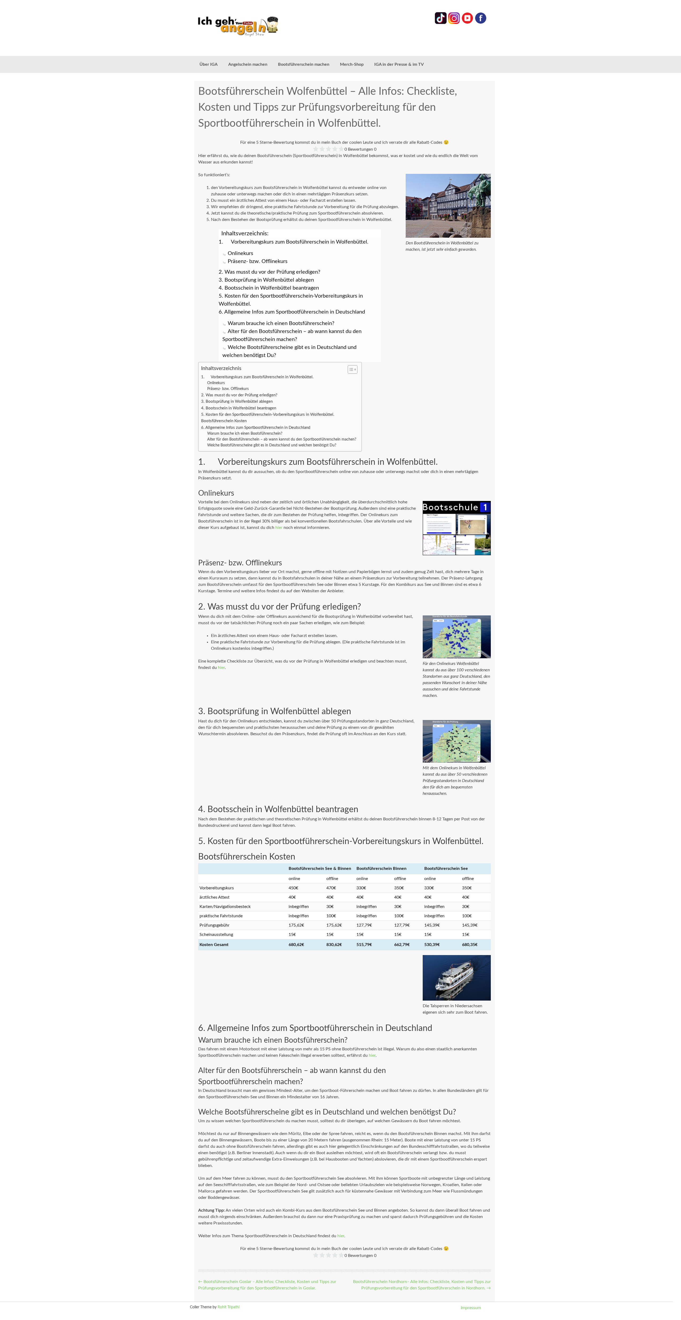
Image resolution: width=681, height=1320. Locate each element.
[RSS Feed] (481, 23)
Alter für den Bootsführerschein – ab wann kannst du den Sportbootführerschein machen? (281, 439)
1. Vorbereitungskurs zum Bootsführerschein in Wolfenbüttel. (293, 242)
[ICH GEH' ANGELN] (252, 26)
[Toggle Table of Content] (350, 369)
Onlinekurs (240, 253)
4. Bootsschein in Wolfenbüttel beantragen (269, 288)
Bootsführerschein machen (303, 64)
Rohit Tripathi (228, 1307)
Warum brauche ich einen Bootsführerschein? (281, 323)
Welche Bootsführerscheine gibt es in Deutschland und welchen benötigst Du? (271, 445)
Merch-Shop (352, 64)
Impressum (471, 1308)
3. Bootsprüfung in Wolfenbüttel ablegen (266, 280)
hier (279, 527)
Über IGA (209, 64)
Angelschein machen (247, 64)
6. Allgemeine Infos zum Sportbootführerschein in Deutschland (292, 312)
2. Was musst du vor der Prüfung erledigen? (269, 272)
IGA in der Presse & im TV (399, 64)
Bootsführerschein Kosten (224, 421)
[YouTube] (467, 23)
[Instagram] (454, 23)
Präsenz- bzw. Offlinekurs (258, 261)
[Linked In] (441, 23)
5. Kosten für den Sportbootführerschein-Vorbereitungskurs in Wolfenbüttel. (291, 300)
